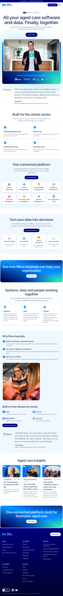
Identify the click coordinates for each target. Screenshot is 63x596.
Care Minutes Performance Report (50, 555)
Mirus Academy (47, 559)
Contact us (5, 567)
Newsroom (26, 572)
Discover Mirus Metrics (31, 230)
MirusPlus (25, 544)
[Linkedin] (13, 590)
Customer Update (7, 572)
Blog (24, 567)
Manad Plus (26, 555)
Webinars (25, 570)
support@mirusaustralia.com (36, 1)
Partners (4, 550)
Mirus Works (26, 552)
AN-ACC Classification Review (51, 548)
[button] (53, 4)
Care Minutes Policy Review (50, 551)
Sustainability (34, 593)
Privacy (29, 593)
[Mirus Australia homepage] (7, 5)
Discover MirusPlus (31, 177)
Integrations (26, 558)
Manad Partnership (7, 547)
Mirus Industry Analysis (29, 575)
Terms (39, 593)
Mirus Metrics (26, 547)
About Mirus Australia (10, 425)
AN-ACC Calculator (28, 581)
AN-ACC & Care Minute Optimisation (49, 545)
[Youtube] (16, 590)
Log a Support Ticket (7, 570)
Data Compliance (23, 593)
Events (24, 578)
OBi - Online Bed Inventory (9, 552)
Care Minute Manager (28, 550)
